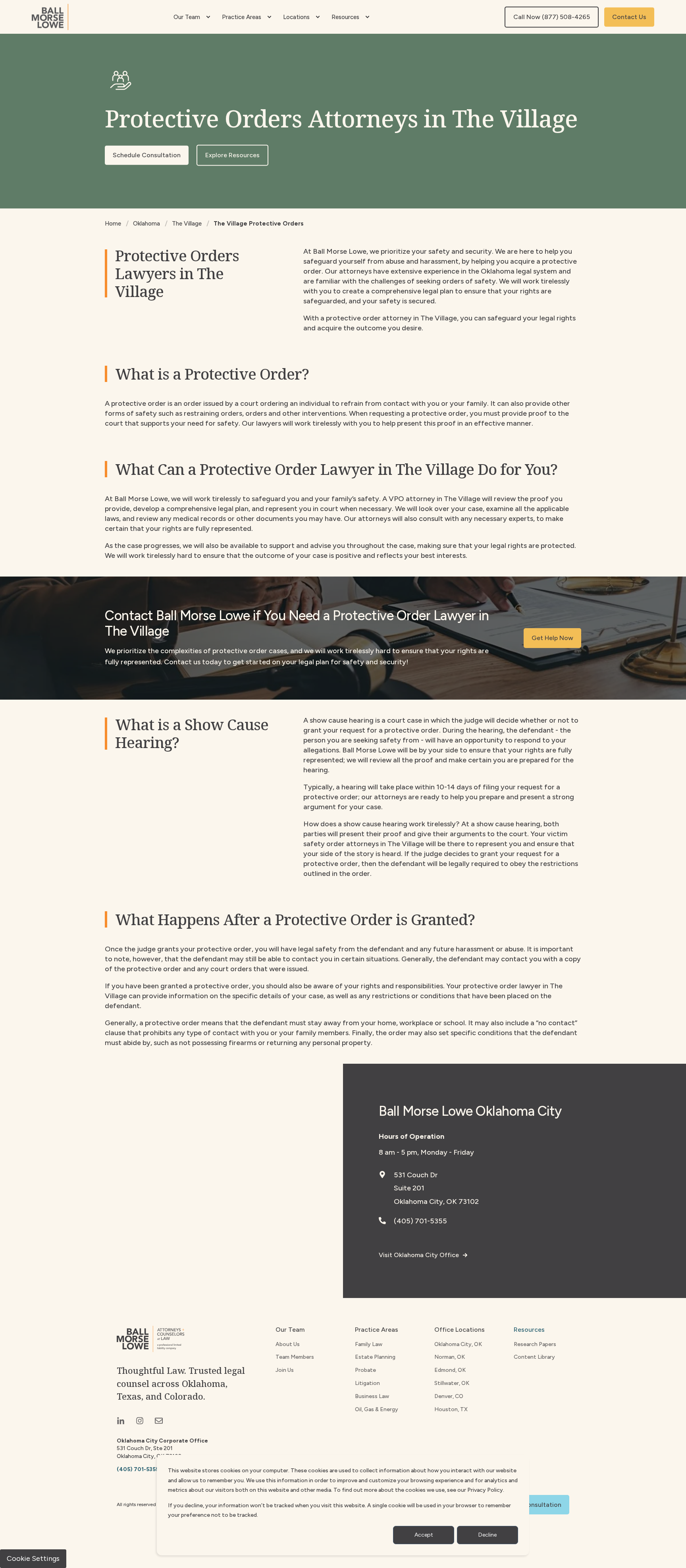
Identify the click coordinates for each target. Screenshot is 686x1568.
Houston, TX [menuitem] (451, 1409)
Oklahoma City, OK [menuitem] (458, 1344)
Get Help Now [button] (552, 638)
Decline (487, 1534)
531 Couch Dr (416, 1175)
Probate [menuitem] (365, 1370)
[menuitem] (208, 17)
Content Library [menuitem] (534, 1357)
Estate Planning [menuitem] (375, 1357)
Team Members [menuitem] (295, 1357)
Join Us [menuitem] (285, 1370)
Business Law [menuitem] (372, 1396)
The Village (187, 223)
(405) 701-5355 (420, 1221)
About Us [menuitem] (288, 1344)
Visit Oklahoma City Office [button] (419, 1255)
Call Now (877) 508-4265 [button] (551, 17)
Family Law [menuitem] (368, 1344)
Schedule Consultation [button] (147, 155)
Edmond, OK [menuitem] (450, 1370)
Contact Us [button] (629, 17)
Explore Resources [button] (232, 155)
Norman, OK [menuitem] (449, 1357)
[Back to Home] (50, 17)
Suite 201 (409, 1188)
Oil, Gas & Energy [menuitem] (376, 1409)
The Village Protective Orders (259, 223)
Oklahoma (146, 223)
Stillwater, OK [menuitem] (451, 1383)
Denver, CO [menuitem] (448, 1396)
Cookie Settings (33, 1558)
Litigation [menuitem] (367, 1383)
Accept (423, 1534)
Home (113, 223)
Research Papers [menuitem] (535, 1344)
